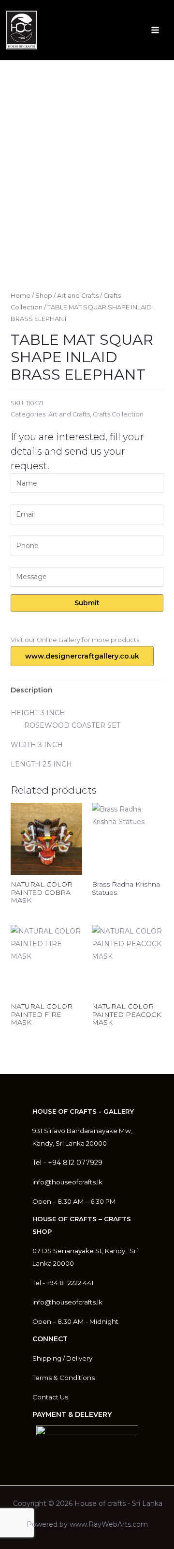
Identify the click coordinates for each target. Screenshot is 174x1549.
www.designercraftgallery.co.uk (82, 656)
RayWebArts (109, 1524)
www (78, 1524)
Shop (43, 295)
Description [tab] (32, 690)
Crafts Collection (118, 414)
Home (20, 295)
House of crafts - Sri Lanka (118, 1503)
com (140, 1524)
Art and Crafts (78, 295)
